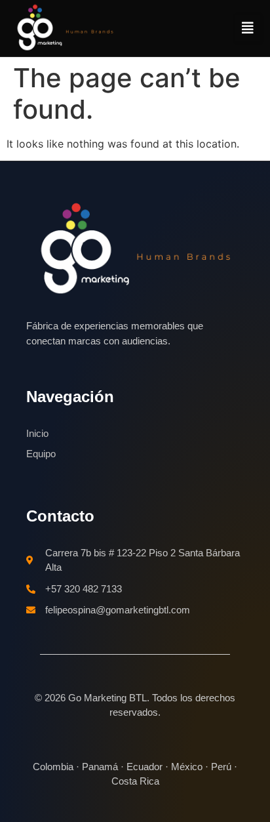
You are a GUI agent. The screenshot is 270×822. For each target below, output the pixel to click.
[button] (247, 28)
